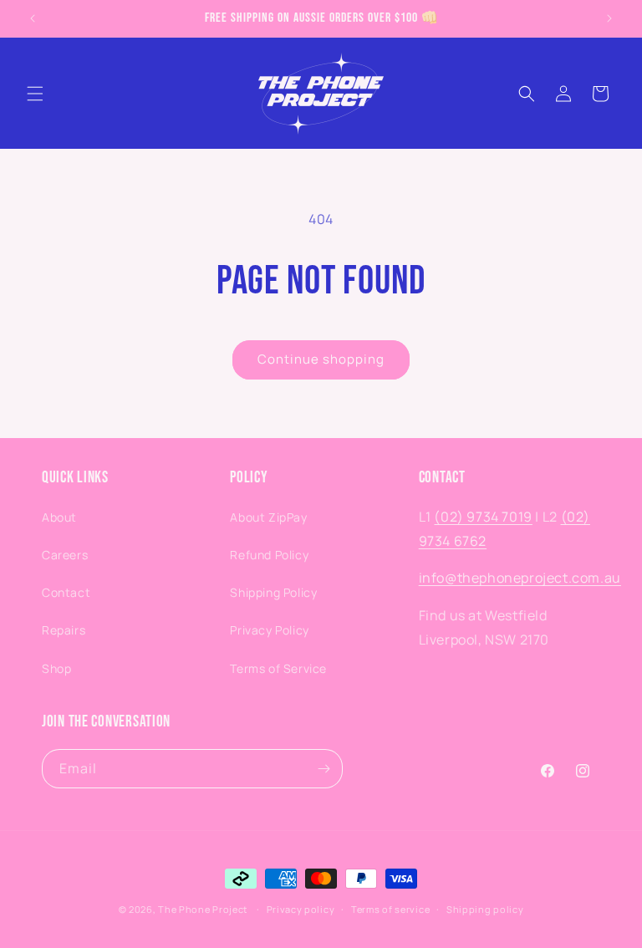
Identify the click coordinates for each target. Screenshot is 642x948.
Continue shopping (321, 359)
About (59, 517)
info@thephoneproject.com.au (520, 577)
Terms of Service (278, 668)
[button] (35, 93)
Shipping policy (485, 909)
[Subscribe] (323, 768)
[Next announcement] (609, 18)
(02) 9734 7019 (483, 516)
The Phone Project (202, 909)
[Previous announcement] (32, 18)
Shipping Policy (273, 592)
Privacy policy (301, 909)
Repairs (63, 630)
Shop (56, 668)
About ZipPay (268, 517)
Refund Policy (269, 555)
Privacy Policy (269, 630)
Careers (65, 555)
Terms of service (390, 909)
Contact (66, 592)
